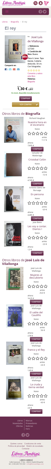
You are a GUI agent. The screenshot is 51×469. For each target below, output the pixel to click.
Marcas (29, 420)
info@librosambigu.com (35, 464)
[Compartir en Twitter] (10, 69)
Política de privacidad (16, 446)
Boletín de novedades (35, 446)
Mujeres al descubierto (36, 276)
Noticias (29, 426)
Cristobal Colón (37, 159)
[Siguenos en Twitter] (45, 11)
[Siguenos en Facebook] (40, 11)
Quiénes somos (16, 444)
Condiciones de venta (32, 444)
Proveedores (31, 423)
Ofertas (19, 426)
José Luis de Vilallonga (35, 39)
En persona (37, 194)
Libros (5, 21)
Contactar (25, 449)
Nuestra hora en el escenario (37, 124)
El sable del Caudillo (36, 314)
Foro (28, 428)
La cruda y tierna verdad (36, 386)
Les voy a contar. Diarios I (37, 228)
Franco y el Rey (36, 349)
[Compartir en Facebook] (6, 69)
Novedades (18, 423)
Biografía (15, 21)
